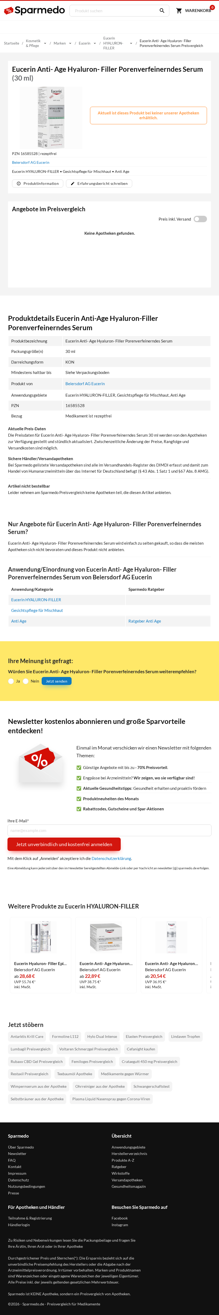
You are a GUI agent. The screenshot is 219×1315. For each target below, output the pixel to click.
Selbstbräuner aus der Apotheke (37, 1099)
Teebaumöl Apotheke (74, 1073)
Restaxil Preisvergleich (29, 1073)
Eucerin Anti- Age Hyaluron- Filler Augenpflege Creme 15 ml (171, 963)
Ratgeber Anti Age (144, 621)
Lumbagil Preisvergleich (30, 1049)
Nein (35, 681)
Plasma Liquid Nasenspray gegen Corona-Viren (111, 1099)
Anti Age (18, 621)
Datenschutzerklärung (111, 858)
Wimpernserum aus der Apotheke (39, 1086)
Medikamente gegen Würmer (125, 1073)
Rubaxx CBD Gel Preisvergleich (37, 1061)
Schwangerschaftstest (152, 1086)
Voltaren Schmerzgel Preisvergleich (88, 1049)
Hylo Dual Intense (102, 1036)
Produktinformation (41, 183)
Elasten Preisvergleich (144, 1036)
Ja (18, 681)
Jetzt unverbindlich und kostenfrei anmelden (64, 844)
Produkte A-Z (123, 1160)
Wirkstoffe (121, 1173)
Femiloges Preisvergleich (92, 1061)
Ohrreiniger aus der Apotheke (100, 1086)
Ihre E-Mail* (18, 821)
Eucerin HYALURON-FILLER (36, 599)
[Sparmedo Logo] (34, 10)
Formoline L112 (65, 1036)
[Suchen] (160, 10)
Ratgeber (119, 1166)
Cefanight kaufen (141, 1049)
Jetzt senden (56, 681)
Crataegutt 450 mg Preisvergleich (149, 1061)
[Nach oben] (205, 1301)
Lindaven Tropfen (185, 1036)
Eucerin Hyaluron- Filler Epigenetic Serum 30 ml (40, 963)
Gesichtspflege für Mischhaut (37, 610)
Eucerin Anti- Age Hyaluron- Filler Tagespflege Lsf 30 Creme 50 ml (106, 963)
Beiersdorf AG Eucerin (30, 162)
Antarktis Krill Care (27, 1036)
